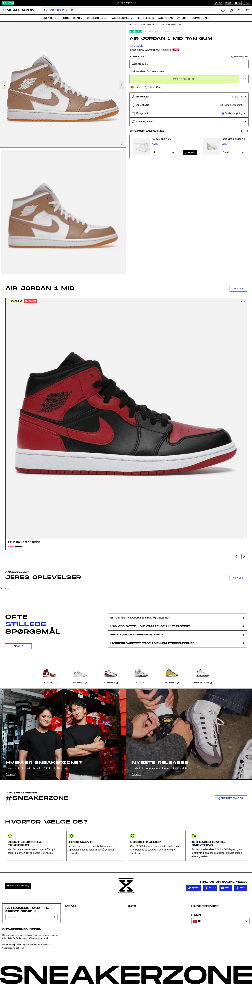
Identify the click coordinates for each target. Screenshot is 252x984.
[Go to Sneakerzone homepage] (18, 10)
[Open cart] (247, 10)
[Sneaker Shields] (211, 146)
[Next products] (244, 556)
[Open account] (231, 10)
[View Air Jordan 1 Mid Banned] (126, 418)
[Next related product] (247, 131)
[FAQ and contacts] (223, 10)
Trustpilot (4, 588)
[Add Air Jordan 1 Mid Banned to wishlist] (243, 301)
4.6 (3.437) (9, 3)
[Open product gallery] (63, 85)
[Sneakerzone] (126, 885)
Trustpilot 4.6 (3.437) (19, 885)
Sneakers (135, 25)
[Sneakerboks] (141, 146)
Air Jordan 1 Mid (174, 25)
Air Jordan (147, 25)
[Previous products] (236, 556)
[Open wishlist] (239, 10)
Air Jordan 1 (159, 25)
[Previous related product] (242, 131)
